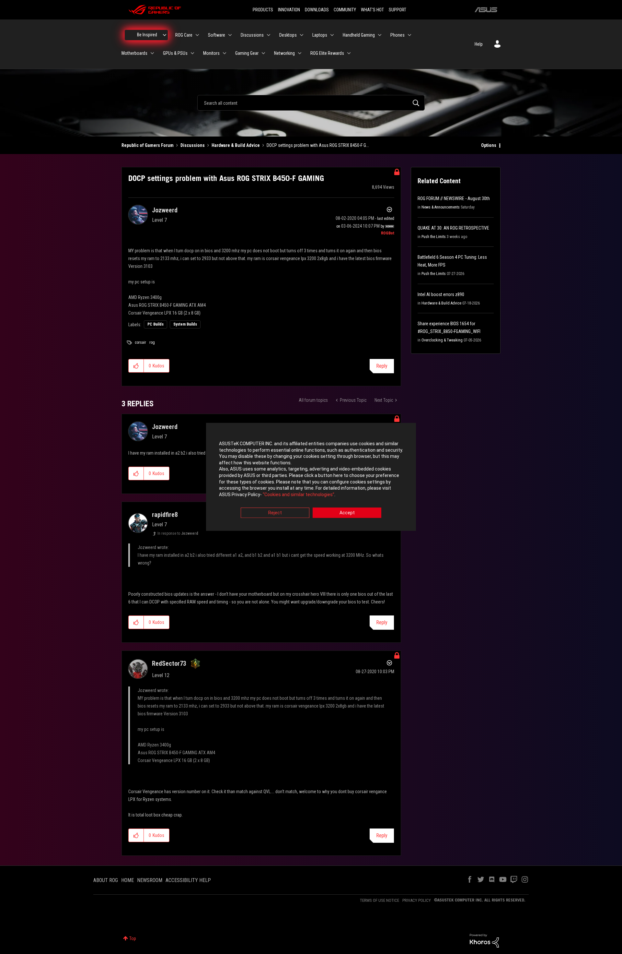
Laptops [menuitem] (319, 35)
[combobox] (311, 103)
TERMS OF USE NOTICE (379, 900)
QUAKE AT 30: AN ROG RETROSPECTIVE (453, 228)
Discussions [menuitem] (252, 35)
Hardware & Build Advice (236, 145)
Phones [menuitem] (397, 35)
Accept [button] (347, 513)
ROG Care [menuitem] (183, 35)
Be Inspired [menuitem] (147, 34)
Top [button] (132, 938)
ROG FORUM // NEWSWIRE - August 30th (454, 198)
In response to (177, 533)
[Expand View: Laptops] (332, 35)
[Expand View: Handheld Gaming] (379, 35)
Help (479, 44)
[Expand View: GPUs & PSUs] (192, 53)
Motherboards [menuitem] (134, 53)
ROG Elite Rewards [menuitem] (327, 53)
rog (152, 342)
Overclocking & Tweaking (442, 340)
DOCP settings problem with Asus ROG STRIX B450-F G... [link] (318, 145)
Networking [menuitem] (284, 53)
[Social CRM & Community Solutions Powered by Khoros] (484, 940)
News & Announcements (440, 207)
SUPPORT (397, 9)
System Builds (185, 324)
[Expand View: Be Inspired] (164, 35)
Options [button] (488, 145)
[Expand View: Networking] (299, 53)
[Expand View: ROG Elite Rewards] (349, 53)
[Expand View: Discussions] (268, 35)
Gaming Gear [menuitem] (247, 53)
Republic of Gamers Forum (147, 145)
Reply (381, 366)
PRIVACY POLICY (416, 900)
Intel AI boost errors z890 (441, 294)
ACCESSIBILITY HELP (188, 880)
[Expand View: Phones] (409, 35)
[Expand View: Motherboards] (152, 53)
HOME (127, 880)
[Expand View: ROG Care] (197, 35)
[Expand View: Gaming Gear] (263, 53)
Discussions (192, 145)
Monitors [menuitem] (211, 53)
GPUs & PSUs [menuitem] (175, 53)
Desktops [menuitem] (288, 35)
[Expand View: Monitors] (224, 53)
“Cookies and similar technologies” (298, 494)
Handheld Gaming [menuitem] (359, 35)
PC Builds (155, 324)
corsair (140, 342)
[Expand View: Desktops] (301, 35)
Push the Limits (433, 236)
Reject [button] (275, 513)
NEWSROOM (149, 880)
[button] (136, 365)
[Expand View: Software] (230, 35)
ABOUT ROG (105, 880)
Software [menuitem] (216, 35)
